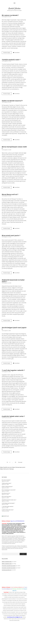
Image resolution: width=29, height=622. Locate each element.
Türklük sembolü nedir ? (11, 60)
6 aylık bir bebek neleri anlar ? (13, 416)
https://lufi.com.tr (4, 469)
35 (15, 462)
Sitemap (11, 469)
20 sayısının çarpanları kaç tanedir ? (9, 565)
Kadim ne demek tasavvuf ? (12, 101)
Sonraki (20, 462)
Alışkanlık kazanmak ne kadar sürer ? (13, 280)
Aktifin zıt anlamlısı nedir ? (7, 561)
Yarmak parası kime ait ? (6, 570)
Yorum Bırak (16, 52)
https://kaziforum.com (6, 467)
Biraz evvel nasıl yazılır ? (11, 235)
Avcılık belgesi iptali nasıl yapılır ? (14, 328)
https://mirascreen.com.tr (18, 467)
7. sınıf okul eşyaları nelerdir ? (13, 370)
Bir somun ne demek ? (10, 15)
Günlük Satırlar (14, 8)
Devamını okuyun (7, 53)
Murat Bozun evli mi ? (10, 194)
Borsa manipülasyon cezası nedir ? (14, 147)
